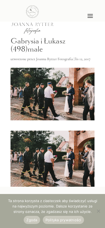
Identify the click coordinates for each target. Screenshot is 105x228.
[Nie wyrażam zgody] (98, 211)
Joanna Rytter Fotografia (54, 59)
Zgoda (31, 220)
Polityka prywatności (63, 220)
